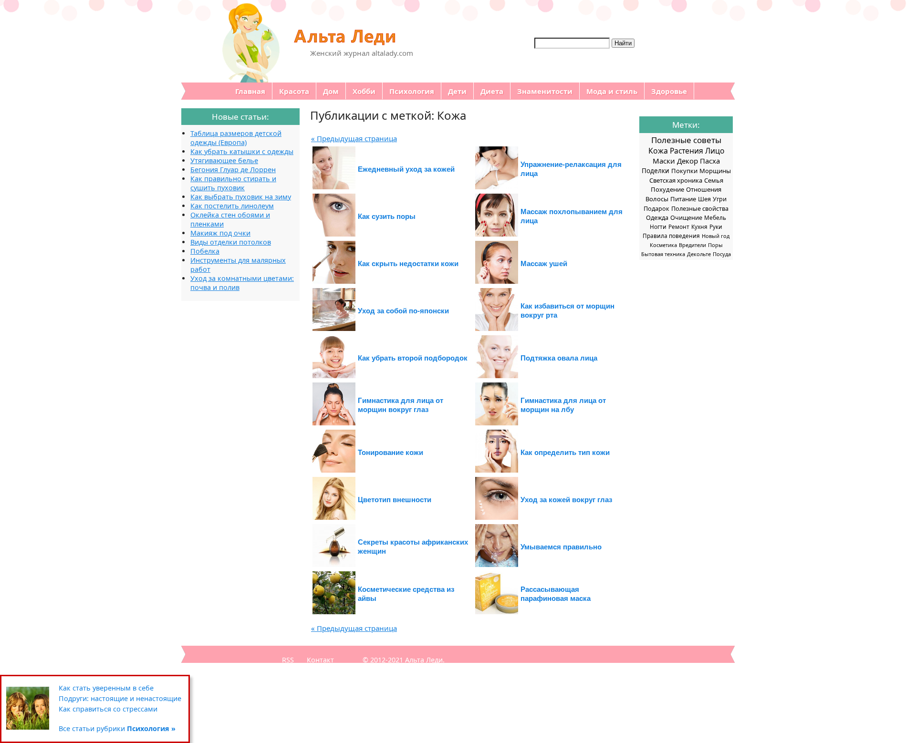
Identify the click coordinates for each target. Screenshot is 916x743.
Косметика (663, 244)
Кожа (658, 150)
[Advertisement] (219, 444)
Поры (715, 244)
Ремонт (678, 226)
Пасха (710, 160)
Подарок (656, 209)
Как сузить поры (387, 216)
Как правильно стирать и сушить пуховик (233, 183)
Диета (491, 91)
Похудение (667, 189)
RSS (288, 659)
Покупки (684, 170)
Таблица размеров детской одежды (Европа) (235, 138)
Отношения (703, 189)
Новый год (715, 235)
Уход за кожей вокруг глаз (566, 499)
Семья (713, 180)
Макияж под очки (220, 232)
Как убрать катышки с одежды (241, 151)
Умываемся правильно (561, 547)
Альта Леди (424, 659)
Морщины (715, 170)
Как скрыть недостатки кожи (408, 263)
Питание (683, 199)
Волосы (656, 199)
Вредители (692, 244)
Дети (457, 91)
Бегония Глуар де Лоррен (233, 169)
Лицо (714, 150)
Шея (704, 199)
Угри (720, 199)
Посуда (722, 254)
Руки (715, 226)
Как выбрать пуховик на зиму (240, 196)
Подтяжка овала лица (558, 358)
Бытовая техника (663, 254)
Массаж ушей (543, 263)
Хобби (364, 91)
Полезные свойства (700, 209)
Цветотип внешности (394, 499)
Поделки (655, 170)
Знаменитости (544, 91)
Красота (294, 91)
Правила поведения (671, 235)
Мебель (715, 217)
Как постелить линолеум (232, 205)
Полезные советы (686, 139)
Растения (686, 150)
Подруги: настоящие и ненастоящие (120, 698)
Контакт (320, 659)
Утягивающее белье (224, 160)
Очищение (686, 218)
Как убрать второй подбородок (413, 358)
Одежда (657, 218)
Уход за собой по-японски (403, 311)
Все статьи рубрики (117, 728)
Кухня (699, 226)
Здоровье (669, 91)
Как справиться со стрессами (108, 708)
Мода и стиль (611, 91)
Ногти (658, 226)
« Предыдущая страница (354, 138)
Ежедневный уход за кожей (406, 169)
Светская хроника (675, 180)
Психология (411, 91)
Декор (687, 160)
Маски (664, 160)
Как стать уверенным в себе (106, 687)
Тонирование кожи (390, 452)
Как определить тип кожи (565, 452)
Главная (250, 91)
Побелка (204, 251)
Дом (331, 91)
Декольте (699, 254)
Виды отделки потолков (230, 242)
